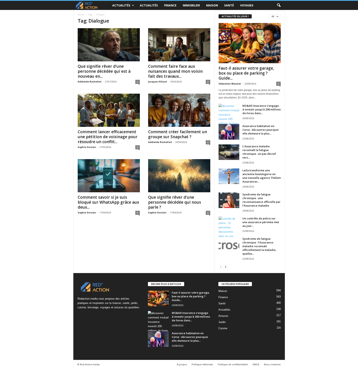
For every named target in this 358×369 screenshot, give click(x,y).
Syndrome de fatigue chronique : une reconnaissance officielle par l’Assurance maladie (261, 199)
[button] (278, 5)
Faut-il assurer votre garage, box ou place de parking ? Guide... (246, 73)
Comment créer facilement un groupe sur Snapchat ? (177, 134)
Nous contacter (272, 364)
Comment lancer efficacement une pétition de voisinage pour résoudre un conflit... (108, 136)
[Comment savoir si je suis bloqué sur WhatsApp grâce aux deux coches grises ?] (109, 175)
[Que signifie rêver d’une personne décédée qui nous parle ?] (179, 175)
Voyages (246, 5)
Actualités (121, 5)
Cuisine (222, 328)
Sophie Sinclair (87, 147)
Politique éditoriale (202, 364)
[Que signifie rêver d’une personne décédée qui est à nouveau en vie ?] (109, 44)
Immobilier (191, 5)
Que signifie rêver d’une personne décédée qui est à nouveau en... (104, 71)
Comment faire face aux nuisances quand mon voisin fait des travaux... (175, 71)
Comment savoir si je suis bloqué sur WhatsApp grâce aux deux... (108, 202)
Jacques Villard (157, 81)
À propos (182, 364)
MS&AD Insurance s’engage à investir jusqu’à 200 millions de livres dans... (261, 109)
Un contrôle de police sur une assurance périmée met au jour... (260, 222)
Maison (212, 5)
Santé (229, 5)
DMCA (256, 364)
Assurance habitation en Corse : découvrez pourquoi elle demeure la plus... (260, 129)
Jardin (222, 322)
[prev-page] (221, 267)
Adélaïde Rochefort (90, 81)
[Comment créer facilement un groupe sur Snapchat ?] (179, 110)
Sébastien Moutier (230, 83)
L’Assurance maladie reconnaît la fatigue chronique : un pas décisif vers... (259, 151)
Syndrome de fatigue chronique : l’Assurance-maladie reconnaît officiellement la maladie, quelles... (259, 246)
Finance (170, 5)
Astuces (223, 315)
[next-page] (226, 267)
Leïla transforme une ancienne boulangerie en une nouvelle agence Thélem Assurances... (261, 175)
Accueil (81, 14)
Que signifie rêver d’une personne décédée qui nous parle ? (174, 202)
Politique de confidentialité (233, 364)
